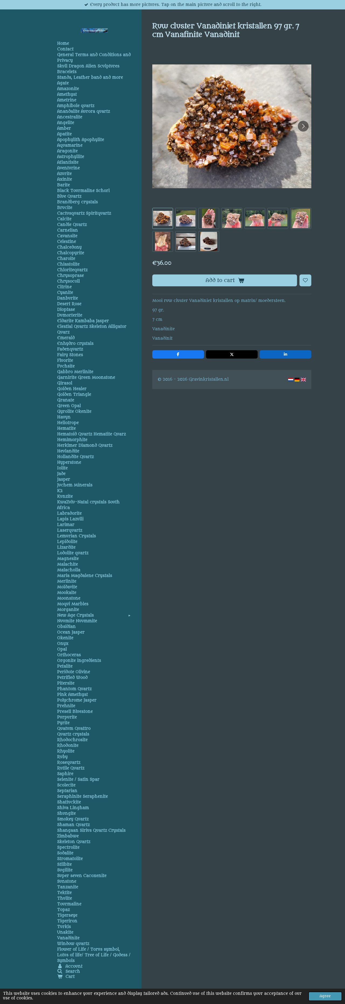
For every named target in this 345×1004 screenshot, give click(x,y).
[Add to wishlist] (305, 280)
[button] (162, 218)
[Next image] (303, 126)
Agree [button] (325, 996)
